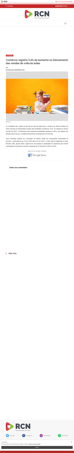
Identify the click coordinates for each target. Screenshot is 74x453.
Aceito (37, 447)
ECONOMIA (9, 55)
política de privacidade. (35, 444)
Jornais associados (67, 1)
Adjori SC (57, 1)
